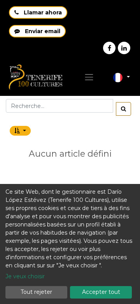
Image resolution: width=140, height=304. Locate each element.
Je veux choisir (25, 276)
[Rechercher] (123, 109)
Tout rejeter (36, 291)
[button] (20, 130)
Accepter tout (101, 291)
